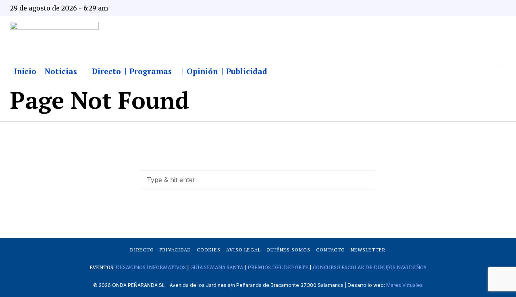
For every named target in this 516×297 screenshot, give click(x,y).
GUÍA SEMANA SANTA (216, 267)
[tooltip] (420, 8)
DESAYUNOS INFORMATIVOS (151, 267)
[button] (365, 179)
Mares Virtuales (404, 285)
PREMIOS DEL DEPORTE (278, 267)
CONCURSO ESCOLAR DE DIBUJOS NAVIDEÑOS (370, 267)
